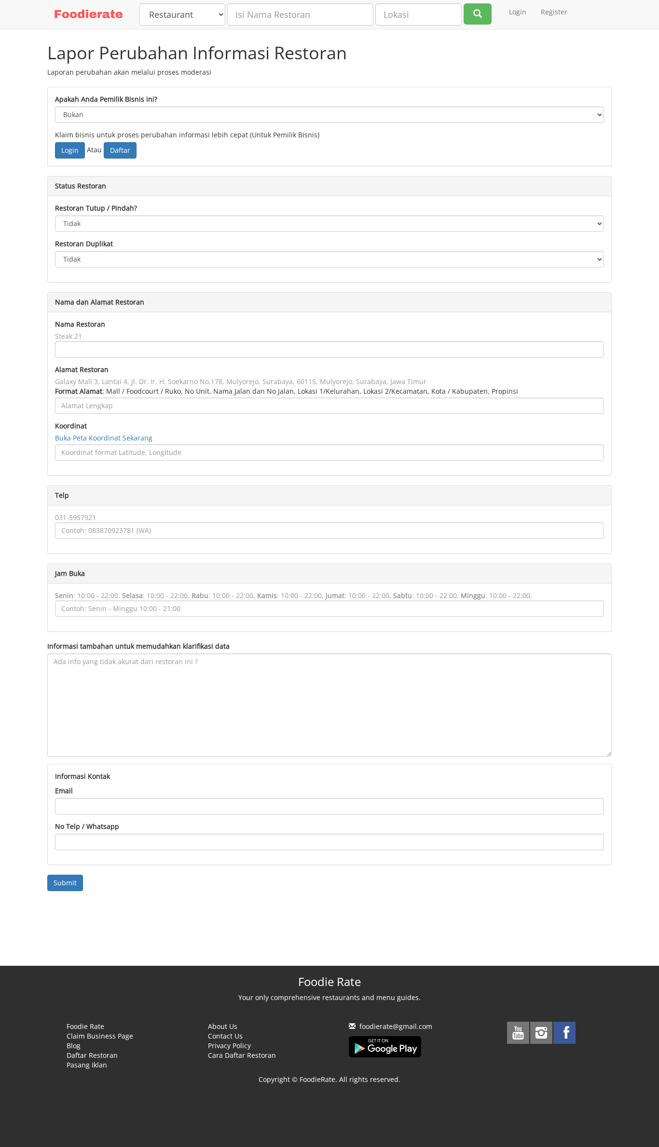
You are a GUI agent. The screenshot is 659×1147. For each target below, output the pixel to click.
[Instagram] (541, 1033)
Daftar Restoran (92, 1055)
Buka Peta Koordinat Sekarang (103, 437)
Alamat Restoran (82, 369)
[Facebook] (564, 1033)
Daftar (120, 150)
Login (517, 11)
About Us (222, 1026)
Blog (74, 1045)
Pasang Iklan (87, 1064)
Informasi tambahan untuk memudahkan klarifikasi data (138, 646)
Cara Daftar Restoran (242, 1055)
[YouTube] (518, 1033)
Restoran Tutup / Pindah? (96, 208)
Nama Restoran (80, 324)
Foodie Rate (85, 1026)
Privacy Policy (229, 1045)
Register (554, 11)
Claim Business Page (100, 1035)
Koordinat (71, 425)
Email (64, 790)
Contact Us (225, 1035)
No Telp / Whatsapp (87, 826)
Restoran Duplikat (84, 243)
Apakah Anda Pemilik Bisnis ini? (106, 99)
